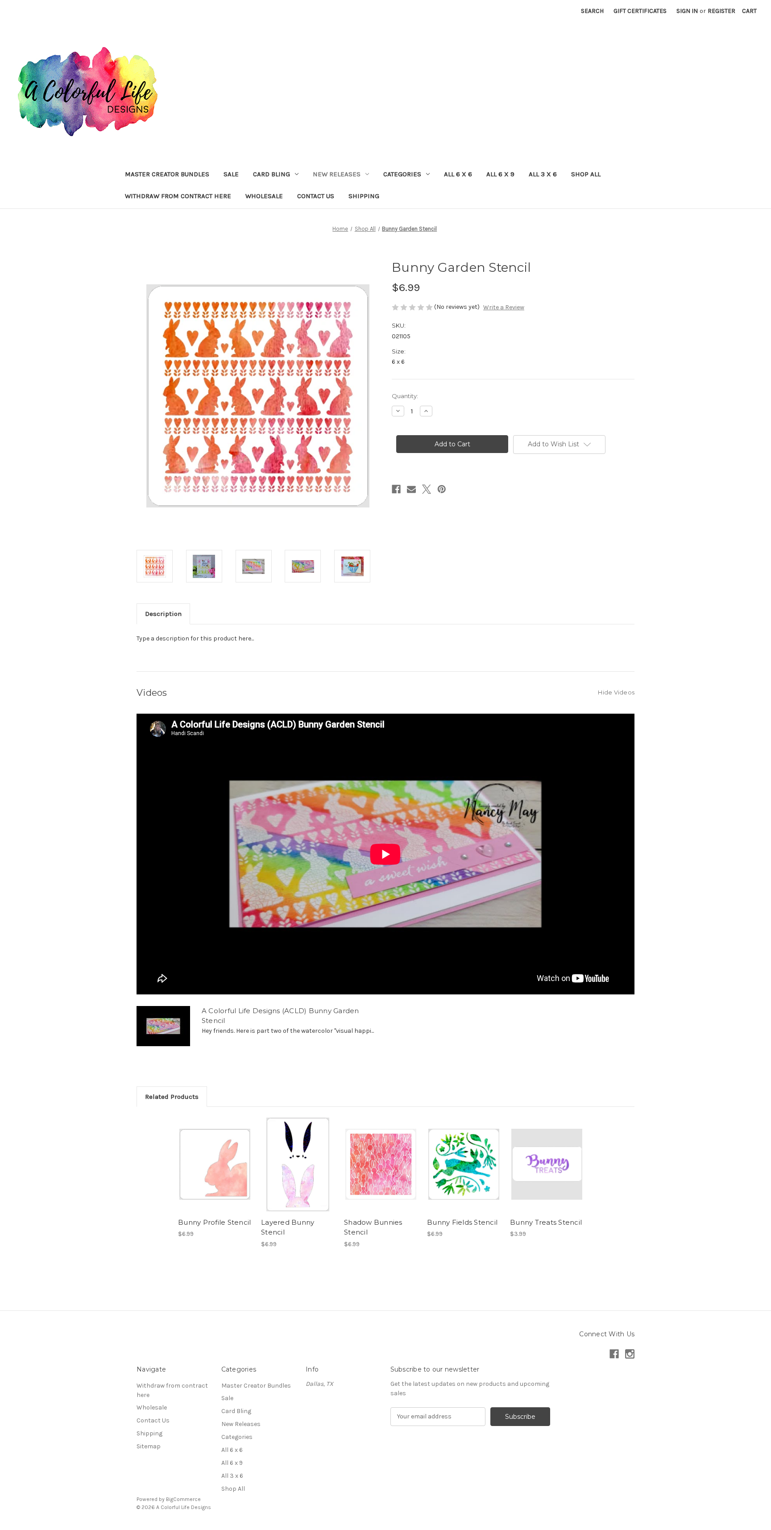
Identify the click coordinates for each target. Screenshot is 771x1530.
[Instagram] (629, 1354)
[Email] (411, 489)
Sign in (687, 11)
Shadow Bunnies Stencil (373, 1227)
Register (721, 11)
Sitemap (149, 1446)
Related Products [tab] (172, 1097)
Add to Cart (215, 1172)
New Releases (337, 174)
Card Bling (271, 174)
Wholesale (264, 196)
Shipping (363, 196)
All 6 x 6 (458, 174)
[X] (426, 489)
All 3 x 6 (543, 174)
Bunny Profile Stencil (214, 1222)
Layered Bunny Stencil (287, 1227)
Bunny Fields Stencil (462, 1222)
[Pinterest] (441, 489)
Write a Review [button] (503, 307)
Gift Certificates (640, 11)
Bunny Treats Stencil (546, 1222)
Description (163, 614)
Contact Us (315, 196)
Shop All (586, 174)
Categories (402, 174)
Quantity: (405, 395)
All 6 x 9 (500, 174)
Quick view (214, 1156)
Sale (231, 174)
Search (592, 11)
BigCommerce (183, 1499)
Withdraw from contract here (178, 196)
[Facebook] (396, 489)
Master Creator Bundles (167, 174)
